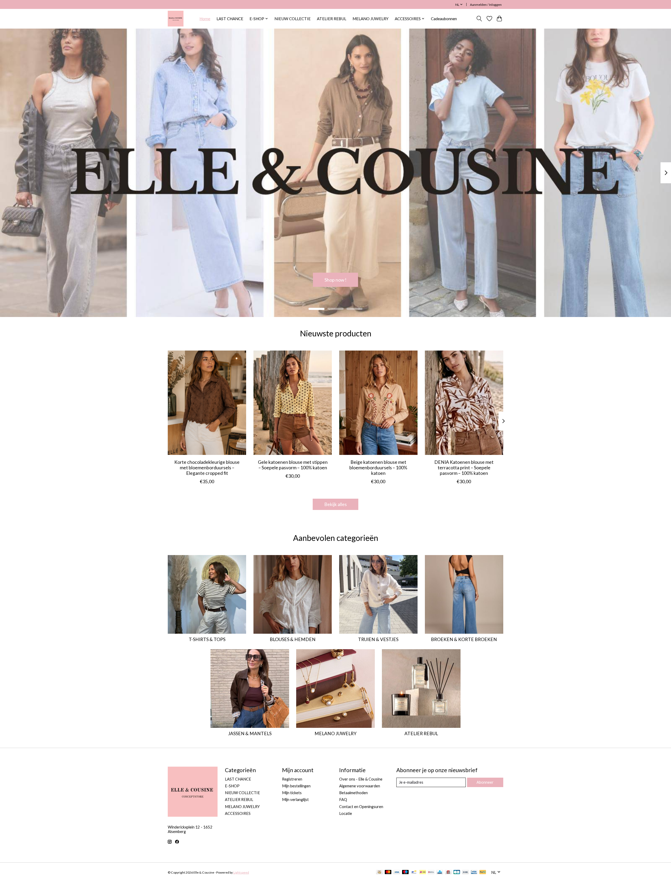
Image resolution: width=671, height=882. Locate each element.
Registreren (292, 779)
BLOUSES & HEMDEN (293, 639)
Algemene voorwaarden (359, 786)
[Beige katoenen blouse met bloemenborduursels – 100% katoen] (378, 403)
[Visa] (396, 872)
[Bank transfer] (465, 872)
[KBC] (439, 872)
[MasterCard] (388, 872)
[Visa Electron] (474, 872)
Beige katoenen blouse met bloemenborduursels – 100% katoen (378, 467)
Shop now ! (335, 279)
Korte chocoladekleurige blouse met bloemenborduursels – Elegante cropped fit (207, 467)
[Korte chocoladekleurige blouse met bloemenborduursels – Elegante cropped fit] (207, 403)
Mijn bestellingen (296, 786)
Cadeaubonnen (444, 18)
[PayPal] (482, 872)
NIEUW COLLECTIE (292, 18)
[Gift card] (448, 872)
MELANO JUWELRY (370, 18)
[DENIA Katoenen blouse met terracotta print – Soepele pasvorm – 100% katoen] (464, 403)
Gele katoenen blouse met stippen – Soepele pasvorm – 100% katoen (293, 464)
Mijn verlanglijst (295, 799)
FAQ (343, 799)
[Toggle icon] (479, 18)
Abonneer (485, 782)
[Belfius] (431, 872)
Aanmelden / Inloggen (486, 5)
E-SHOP (232, 786)
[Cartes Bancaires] (456, 872)
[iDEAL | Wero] (422, 872)
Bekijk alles (335, 504)
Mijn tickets (292, 792)
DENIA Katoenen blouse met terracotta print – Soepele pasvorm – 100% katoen (464, 467)
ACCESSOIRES (238, 813)
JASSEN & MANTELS (250, 733)
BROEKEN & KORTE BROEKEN (464, 639)
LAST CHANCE (230, 18)
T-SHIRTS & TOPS (207, 639)
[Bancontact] (414, 872)
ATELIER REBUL (331, 18)
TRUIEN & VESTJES (378, 639)
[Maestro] (405, 872)
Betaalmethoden (353, 792)
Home (204, 18)
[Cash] (379, 872)
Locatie (345, 813)
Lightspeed (241, 872)
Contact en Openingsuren (361, 806)
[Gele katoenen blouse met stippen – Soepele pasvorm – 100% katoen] (292, 403)
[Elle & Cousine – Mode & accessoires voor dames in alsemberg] (175, 18)
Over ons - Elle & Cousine (360, 779)
